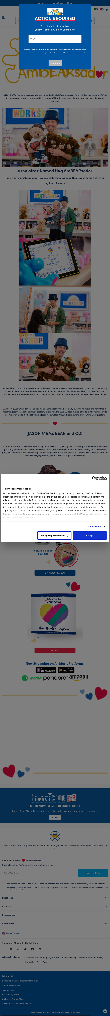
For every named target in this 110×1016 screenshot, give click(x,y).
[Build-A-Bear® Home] (55, 11)
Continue (55, 62)
